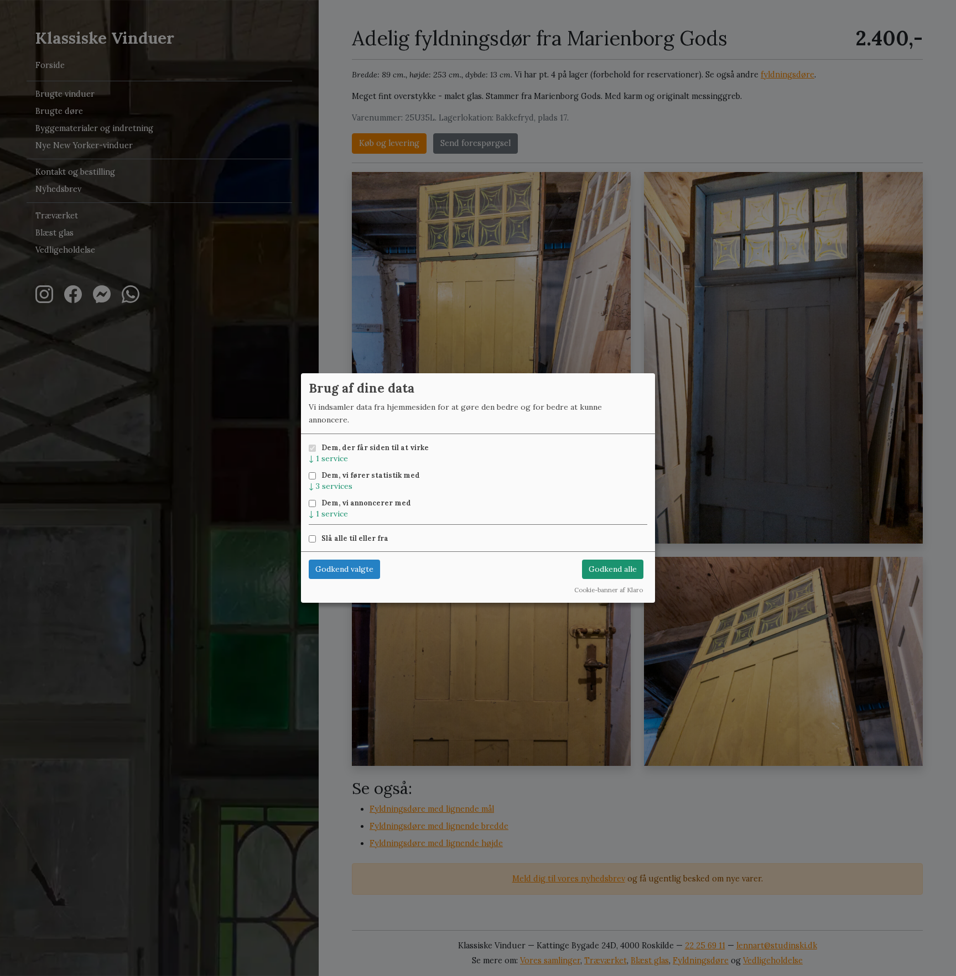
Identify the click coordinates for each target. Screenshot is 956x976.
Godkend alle (613, 569)
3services (330, 486)
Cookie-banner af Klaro (608, 590)
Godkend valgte (344, 569)
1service (328, 458)
